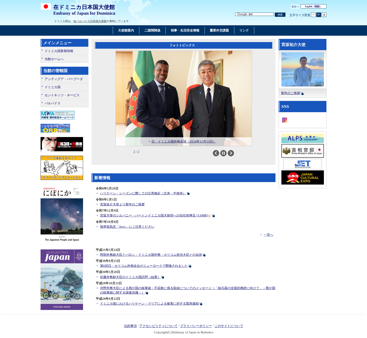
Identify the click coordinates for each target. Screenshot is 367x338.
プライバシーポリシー (196, 326)
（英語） (313, 6)
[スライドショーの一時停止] (223, 153)
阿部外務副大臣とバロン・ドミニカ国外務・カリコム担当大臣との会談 (151, 254)
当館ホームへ (54, 59)
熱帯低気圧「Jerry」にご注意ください (127, 226)
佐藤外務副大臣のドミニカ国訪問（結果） (130, 277)
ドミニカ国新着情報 (59, 51)
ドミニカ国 (53, 87)
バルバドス (53, 103)
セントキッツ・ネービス (62, 95)
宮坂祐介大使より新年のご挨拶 (122, 204)
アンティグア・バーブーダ (64, 79)
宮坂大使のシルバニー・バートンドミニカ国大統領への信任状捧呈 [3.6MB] (154, 215)
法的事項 (130, 326)
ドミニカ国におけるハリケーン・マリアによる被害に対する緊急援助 (149, 303)
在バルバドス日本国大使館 (90, 21)
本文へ (295, 6)
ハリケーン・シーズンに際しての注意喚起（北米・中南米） (143, 193)
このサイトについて (229, 326)
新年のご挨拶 (290, 93)
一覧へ (268, 234)
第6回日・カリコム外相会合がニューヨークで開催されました (144, 265)
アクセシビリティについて (158, 326)
